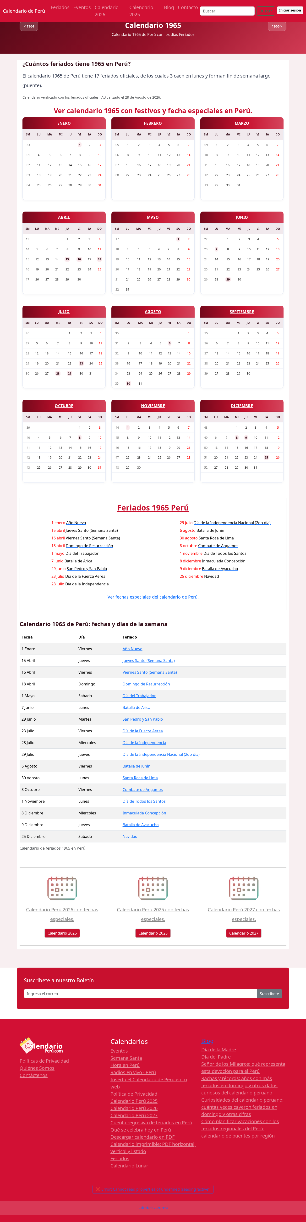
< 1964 (29, 26)
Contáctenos (34, 1075)
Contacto (188, 7)
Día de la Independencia (144, 742)
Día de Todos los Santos (144, 801)
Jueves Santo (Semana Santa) (149, 660)
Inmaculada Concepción (144, 813)
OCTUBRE (64, 405)
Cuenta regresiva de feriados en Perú (151, 1122)
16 (79, 259)
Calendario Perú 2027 (134, 1115)
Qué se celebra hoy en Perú (140, 1130)
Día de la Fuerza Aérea (143, 731)
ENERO (64, 123)
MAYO (153, 217)
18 (99, 259)
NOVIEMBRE (153, 405)
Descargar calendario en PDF (142, 1137)
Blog (169, 7)
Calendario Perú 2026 (134, 1108)
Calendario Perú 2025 (134, 1101)
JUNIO (242, 217)
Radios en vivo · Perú (133, 1072)
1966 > (277, 26)
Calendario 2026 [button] (62, 933)
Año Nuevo (132, 648)
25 (266, 457)
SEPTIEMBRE (242, 311)
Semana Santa (126, 1058)
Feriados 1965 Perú (153, 507)
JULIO (64, 311)
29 (228, 279)
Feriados (60, 7)
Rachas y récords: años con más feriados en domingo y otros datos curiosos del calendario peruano (239, 1085)
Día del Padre (216, 1057)
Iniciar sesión (290, 10)
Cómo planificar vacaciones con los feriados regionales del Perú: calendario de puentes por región (240, 1128)
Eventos (82, 7)
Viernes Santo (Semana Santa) (150, 672)
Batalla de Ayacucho (141, 824)
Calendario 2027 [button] (243, 933)
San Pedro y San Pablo (143, 719)
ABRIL (64, 217)
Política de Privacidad (133, 1094)
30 (128, 383)
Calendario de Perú (24, 11)
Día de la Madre (218, 1049)
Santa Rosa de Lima (140, 777)
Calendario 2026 (107, 11)
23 (81, 363)
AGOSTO (153, 311)
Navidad (130, 836)
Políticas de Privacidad (44, 1061)
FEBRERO (153, 123)
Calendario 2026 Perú (153, 1208)
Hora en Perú (125, 1065)
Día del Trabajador (139, 695)
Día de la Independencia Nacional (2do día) (161, 754)
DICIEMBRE (242, 405)
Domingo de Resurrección (146, 684)
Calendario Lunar (129, 1165)
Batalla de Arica (136, 707)
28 (58, 373)
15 (67, 259)
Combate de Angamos (143, 789)
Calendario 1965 (153, 25)
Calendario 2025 (141, 11)
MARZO (242, 123)
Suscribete (269, 993)
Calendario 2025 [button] (153, 933)
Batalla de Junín (136, 766)
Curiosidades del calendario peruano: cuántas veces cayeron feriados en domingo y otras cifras (242, 1107)
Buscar (266, 11)
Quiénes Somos (37, 1068)
